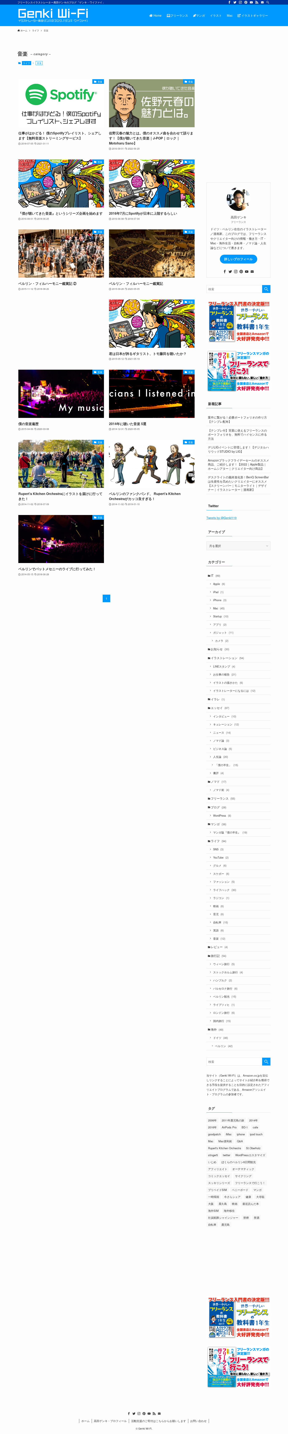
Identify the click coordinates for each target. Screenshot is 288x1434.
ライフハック (224, 890)
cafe (255, 1127)
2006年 (212, 1120)
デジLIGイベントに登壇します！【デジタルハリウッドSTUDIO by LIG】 (238, 449)
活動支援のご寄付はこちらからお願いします (158, 1421)
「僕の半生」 (226, 765)
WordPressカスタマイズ (250, 1155)
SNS (218, 849)
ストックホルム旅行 (228, 972)
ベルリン (224, 1046)
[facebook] (229, 2)
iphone (241, 1134)
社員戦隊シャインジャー (223, 1218)
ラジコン (221, 898)
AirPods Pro (229, 1127)
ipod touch (256, 1134)
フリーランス (223, 798)
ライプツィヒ (224, 1005)
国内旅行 (222, 1021)
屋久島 (223, 1204)
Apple (219, 584)
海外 (217, 1029)
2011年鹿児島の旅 (233, 1120)
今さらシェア (232, 1197)
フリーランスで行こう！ (250, 1183)
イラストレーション (227, 658)
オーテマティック (243, 1169)
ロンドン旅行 (224, 1013)
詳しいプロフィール (238, 259)
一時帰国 (213, 1197)
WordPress (222, 815)
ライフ (26, 63)
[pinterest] (246, 2)
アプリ (219, 624)
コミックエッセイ (219, 1176)
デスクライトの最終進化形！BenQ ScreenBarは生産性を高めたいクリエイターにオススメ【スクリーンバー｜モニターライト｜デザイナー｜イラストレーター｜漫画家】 (238, 483)
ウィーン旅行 (224, 964)
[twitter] (235, 2)
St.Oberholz (253, 1148)
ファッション (224, 882)
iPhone (219, 600)
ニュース (222, 732)
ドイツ (220, 1038)
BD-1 (245, 1127)
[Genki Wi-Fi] (52, 15)
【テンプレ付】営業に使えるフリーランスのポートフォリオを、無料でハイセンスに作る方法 (237, 434)
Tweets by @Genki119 (221, 518)
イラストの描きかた (228, 683)
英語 (218, 930)
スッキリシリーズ (219, 1183)
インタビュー (224, 716)
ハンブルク (222, 980)
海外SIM (213, 1211)
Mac (219, 608)
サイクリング (243, 1176)
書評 (218, 773)
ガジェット (223, 632)
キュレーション (226, 724)
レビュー (219, 947)
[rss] (257, 2)
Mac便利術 (225, 1141)
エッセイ (220, 708)
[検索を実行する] (266, 289)
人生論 (220, 757)
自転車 (220, 922)
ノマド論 (221, 740)
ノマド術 (221, 790)
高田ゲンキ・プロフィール (110, 1421)
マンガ (218, 824)
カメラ (221, 641)
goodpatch (214, 1134)
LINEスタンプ (224, 666)
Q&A (240, 1141)
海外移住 (229, 1211)
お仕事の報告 (224, 674)
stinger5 (213, 1155)
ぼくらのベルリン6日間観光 (238, 1162)
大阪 (211, 1204)
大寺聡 (260, 1197)
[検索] (268, 2)
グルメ (219, 865)
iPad (218, 592)
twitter (226, 1155)
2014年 (253, 1120)
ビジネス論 (222, 749)
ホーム (85, 1421)
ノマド (218, 781)
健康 (248, 1197)
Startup (220, 616)
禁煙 (246, 1218)
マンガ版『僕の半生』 (230, 832)
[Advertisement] (61, 329)
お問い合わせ (198, 1421)
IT (215, 575)
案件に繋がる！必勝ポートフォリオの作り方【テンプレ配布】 (237, 419)
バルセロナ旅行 (225, 988)
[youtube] (251, 2)
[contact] (262, 2)
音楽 (219, 938)
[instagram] (240, 2)
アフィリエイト (217, 1169)
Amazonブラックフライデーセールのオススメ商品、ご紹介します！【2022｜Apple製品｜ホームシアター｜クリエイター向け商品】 (238, 464)
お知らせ (220, 649)
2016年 (212, 1127)
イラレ (218, 699)
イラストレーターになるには (234, 691)
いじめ (212, 1162)
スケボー (221, 874)
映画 (218, 906)
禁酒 (256, 1218)
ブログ (218, 807)
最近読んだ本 (250, 1204)
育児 (218, 914)
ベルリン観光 (224, 996)
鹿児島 (225, 1225)
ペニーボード (240, 1190)
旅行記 (218, 956)
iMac (229, 1134)
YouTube (221, 857)
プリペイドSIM (217, 1190)
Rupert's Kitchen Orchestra (224, 1148)
